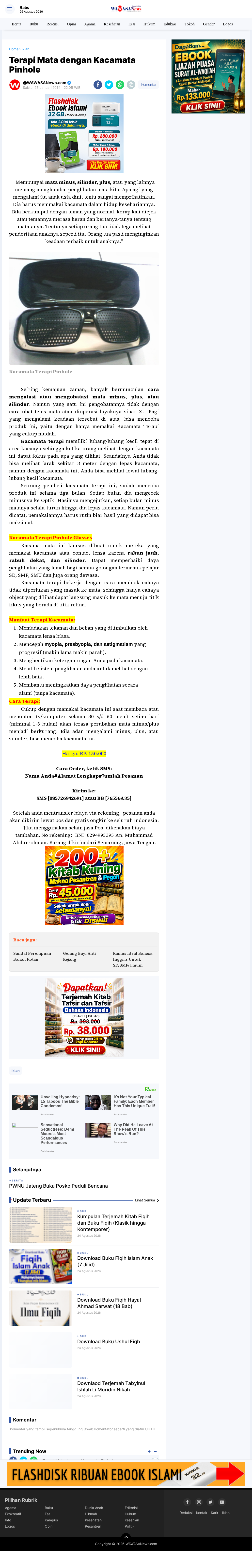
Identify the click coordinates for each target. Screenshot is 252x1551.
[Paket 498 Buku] (84, 1016)
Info (8, 1520)
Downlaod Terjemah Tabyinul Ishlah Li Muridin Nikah (111, 1386)
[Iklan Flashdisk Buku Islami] (126, 1473)
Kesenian (132, 1520)
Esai (131, 23)
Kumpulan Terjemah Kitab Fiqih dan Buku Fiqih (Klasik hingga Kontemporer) (113, 1223)
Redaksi (186, 1513)
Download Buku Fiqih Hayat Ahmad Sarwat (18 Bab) (109, 1303)
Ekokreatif (13, 1514)
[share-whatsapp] (120, 84)
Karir (214, 1513)
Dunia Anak (94, 1508)
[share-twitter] (109, 84)
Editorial (131, 1508)
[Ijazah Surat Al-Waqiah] (208, 76)
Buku (34, 23)
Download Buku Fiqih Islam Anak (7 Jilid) (115, 1261)
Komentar (148, 84)
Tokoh (190, 23)
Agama (89, 23)
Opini (71, 23)
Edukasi (170, 23)
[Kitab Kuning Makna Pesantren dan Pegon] (84, 885)
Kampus (51, 1520)
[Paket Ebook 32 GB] (84, 133)
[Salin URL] (131, 84)
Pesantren (93, 1526)
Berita (16, 23)
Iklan (16, 1070)
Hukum (149, 23)
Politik (129, 1526)
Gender (209, 23)
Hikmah (91, 1514)
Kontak (201, 1513)
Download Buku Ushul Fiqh (108, 1342)
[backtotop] (126, 1538)
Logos (228, 23)
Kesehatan (112, 23)
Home (13, 49)
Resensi (53, 23)
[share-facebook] (98, 84)
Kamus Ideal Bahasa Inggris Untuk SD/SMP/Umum (132, 959)
